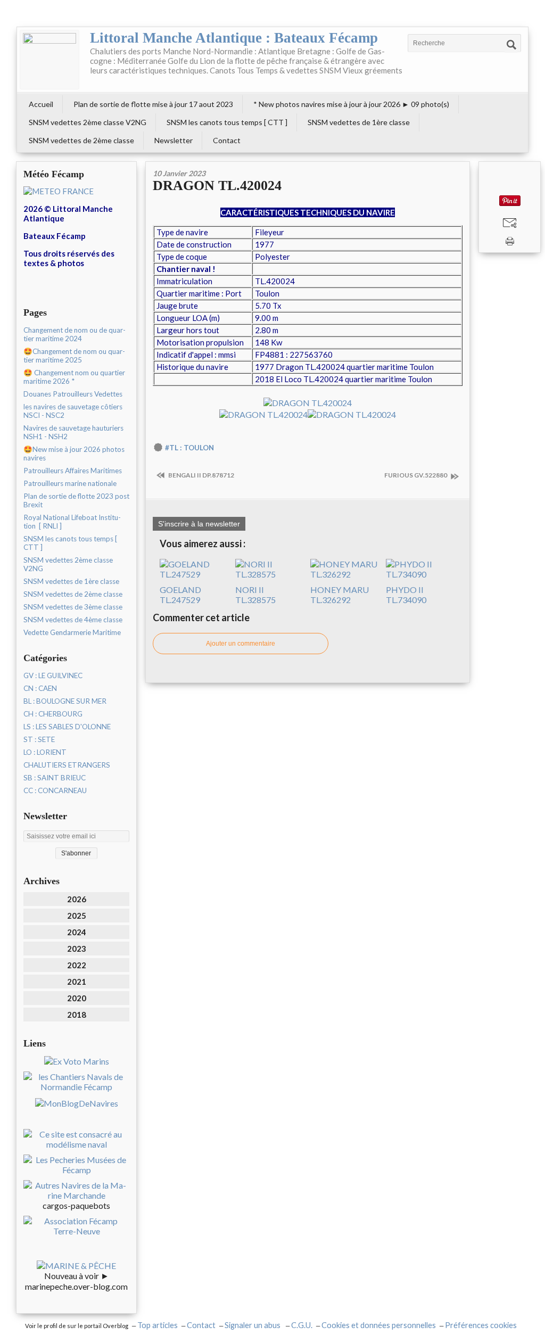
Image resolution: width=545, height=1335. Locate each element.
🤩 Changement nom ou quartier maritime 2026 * (74, 376)
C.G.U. (301, 1325)
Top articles (157, 1325)
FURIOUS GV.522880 (416, 475)
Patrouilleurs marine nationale (70, 483)
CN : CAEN (40, 688)
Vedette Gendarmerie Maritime (72, 632)
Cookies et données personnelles (378, 1325)
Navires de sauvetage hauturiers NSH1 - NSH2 (73, 432)
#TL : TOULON (189, 447)
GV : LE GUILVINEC (52, 675)
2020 (76, 998)
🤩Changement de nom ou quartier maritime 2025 (74, 355)
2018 (76, 1014)
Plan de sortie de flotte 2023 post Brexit (76, 500)
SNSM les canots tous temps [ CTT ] (227, 122)
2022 (76, 965)
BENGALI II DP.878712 (200, 475)
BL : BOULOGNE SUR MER (64, 701)
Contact (227, 140)
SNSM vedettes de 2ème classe (81, 140)
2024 (76, 932)
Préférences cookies (481, 1325)
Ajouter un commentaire (240, 643)
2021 (76, 981)
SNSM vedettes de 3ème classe (72, 607)
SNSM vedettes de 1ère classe (359, 122)
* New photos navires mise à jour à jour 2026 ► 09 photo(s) (351, 104)
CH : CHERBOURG (52, 714)
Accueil (41, 104)
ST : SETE (39, 739)
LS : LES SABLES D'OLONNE (67, 726)
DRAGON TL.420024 (217, 185)
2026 (76, 899)
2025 (76, 915)
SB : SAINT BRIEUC (54, 777)
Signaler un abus (253, 1325)
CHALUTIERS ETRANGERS (66, 765)
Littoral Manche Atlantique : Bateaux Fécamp (234, 38)
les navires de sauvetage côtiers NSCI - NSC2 (72, 410)
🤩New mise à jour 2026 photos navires (74, 453)
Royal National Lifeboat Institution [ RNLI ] (72, 521)
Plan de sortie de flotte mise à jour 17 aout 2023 (153, 104)
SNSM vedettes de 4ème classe (72, 619)
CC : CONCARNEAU (55, 790)
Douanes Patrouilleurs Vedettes (72, 394)
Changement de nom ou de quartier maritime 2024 (74, 334)
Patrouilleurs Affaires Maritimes (72, 470)
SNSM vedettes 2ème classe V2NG (87, 122)
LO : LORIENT (45, 752)
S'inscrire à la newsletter (199, 524)
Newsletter (173, 140)
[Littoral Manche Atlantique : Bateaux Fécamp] (49, 59)
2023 (76, 948)
